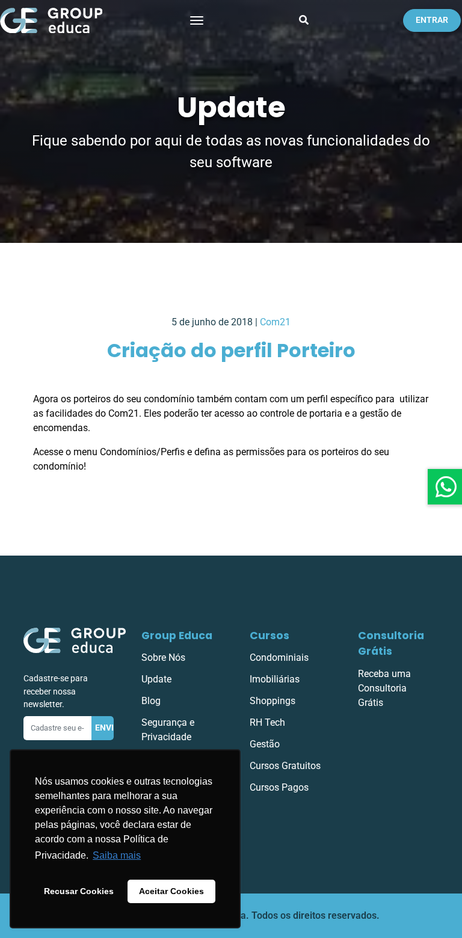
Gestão (265, 744)
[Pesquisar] (304, 20)
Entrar (432, 20)
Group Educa (176, 635)
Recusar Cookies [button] (79, 891)
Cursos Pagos (279, 787)
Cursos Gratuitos (285, 765)
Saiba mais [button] (117, 855)
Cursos (269, 635)
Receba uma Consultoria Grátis (384, 688)
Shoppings (272, 701)
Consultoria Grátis (391, 643)
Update (156, 679)
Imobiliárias (275, 679)
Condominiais (279, 657)
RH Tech (267, 722)
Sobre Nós (163, 657)
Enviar (104, 728)
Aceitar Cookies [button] (171, 891)
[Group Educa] (74, 639)
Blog (151, 701)
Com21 (275, 322)
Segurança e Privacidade (167, 730)
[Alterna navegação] (196, 20)
